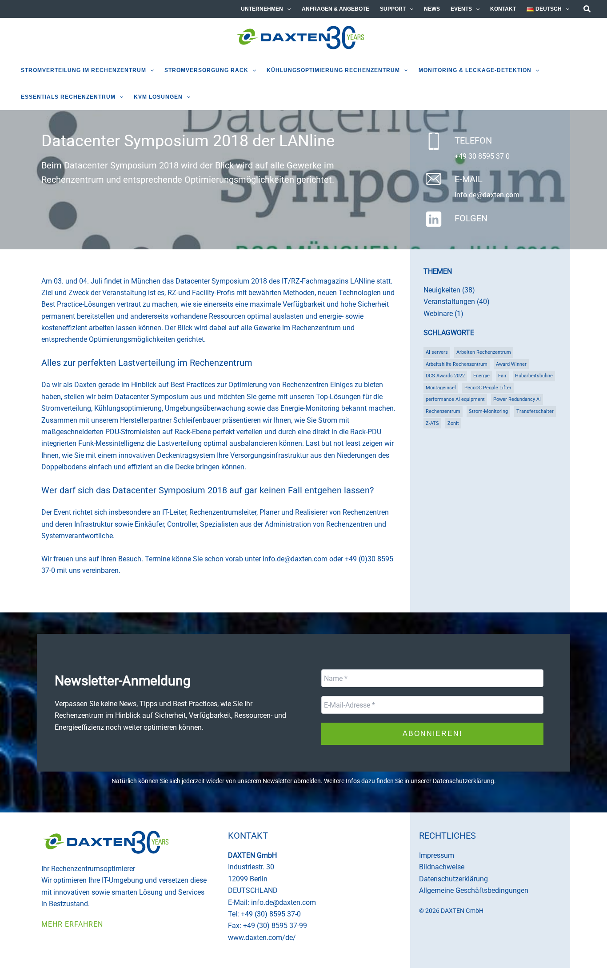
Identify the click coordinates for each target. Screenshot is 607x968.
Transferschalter (535, 411)
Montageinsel (441, 388)
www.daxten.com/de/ (262, 937)
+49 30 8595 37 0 (482, 156)
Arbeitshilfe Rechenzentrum (456, 364)
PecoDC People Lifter (487, 388)
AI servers (437, 352)
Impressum (436, 855)
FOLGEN (471, 218)
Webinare (438, 313)
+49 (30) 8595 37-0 (271, 914)
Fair (502, 376)
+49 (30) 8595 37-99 (275, 925)
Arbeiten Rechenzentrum (483, 352)
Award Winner (511, 364)
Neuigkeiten (441, 290)
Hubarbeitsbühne (534, 376)
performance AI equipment (455, 399)
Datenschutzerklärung (463, 780)
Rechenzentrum (443, 411)
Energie (481, 376)
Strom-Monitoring (488, 411)
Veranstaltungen (449, 301)
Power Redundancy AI (517, 399)
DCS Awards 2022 (445, 376)
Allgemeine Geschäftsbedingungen (473, 890)
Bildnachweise (441, 867)
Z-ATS (432, 423)
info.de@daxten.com (487, 195)
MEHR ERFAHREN (72, 924)
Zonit (453, 423)
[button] (287, 9)
